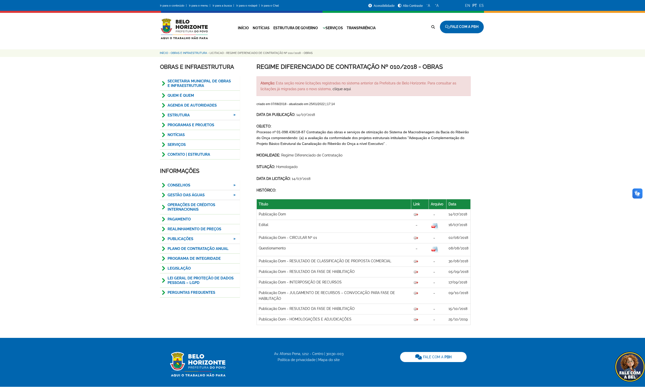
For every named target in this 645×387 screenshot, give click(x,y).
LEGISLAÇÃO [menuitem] (179, 268)
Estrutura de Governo (295, 28)
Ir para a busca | (224, 5)
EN (467, 6)
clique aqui (342, 89)
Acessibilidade (384, 6)
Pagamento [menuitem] (179, 219)
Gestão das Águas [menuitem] (182, 196)
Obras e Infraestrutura (189, 53)
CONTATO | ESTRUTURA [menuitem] (189, 154)
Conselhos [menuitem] (175, 186)
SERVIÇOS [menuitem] (177, 144)
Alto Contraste (413, 6)
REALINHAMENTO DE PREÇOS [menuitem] (194, 229)
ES (481, 6)
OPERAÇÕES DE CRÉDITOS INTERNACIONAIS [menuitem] (191, 207)
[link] (433, 357)
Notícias (261, 28)
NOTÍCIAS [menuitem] (176, 135)
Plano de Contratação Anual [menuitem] (198, 248)
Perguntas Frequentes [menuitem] (191, 292)
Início (243, 28)
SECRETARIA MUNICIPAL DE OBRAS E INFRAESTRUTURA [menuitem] (199, 83)
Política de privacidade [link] (296, 360)
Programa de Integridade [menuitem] (194, 258)
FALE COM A (437, 357)
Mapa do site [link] (329, 360)
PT (474, 6)
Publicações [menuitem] (176, 240)
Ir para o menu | (200, 5)
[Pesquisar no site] (433, 27)
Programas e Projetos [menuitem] (191, 125)
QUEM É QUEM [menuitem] (181, 95)
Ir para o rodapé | (248, 5)
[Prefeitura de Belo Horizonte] (184, 25)
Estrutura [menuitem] (175, 116)
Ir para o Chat (270, 5)
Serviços (334, 28)
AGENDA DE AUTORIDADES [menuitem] (192, 105)
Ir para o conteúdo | (174, 5)
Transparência (361, 28)
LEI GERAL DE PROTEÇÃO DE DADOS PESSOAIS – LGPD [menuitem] (201, 280)
